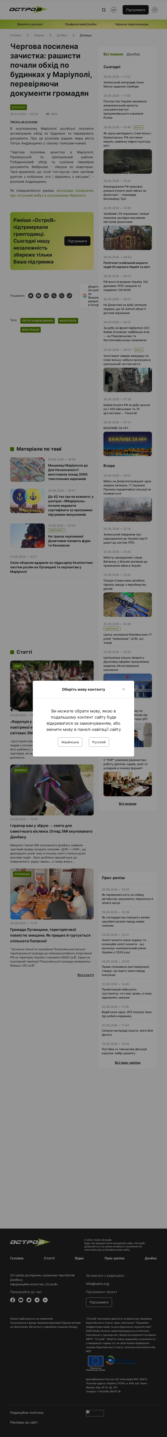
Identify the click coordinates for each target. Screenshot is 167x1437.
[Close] (123, 689)
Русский (99, 742)
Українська (70, 742)
